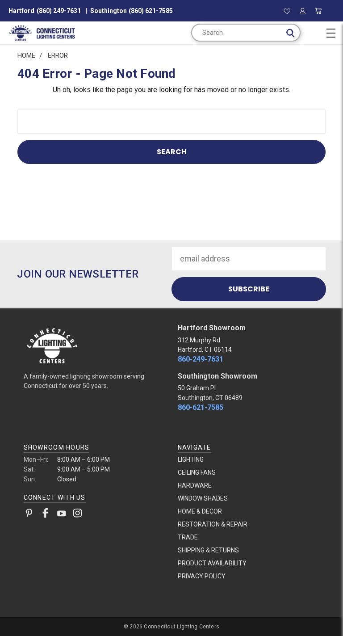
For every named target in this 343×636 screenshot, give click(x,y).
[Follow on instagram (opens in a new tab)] (77, 515)
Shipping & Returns (208, 550)
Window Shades (203, 498)
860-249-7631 (200, 359)
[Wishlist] (287, 10)
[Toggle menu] (330, 32)
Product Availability (212, 563)
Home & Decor (200, 511)
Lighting (191, 459)
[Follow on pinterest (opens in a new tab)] (29, 515)
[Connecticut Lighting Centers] (95, 345)
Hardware (195, 485)
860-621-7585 (200, 407)
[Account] (302, 10)
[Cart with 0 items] (318, 10)
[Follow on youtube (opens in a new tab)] (61, 515)
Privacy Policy (202, 576)
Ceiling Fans (197, 472)
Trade (188, 537)
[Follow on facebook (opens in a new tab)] (45, 515)
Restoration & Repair (212, 524)
